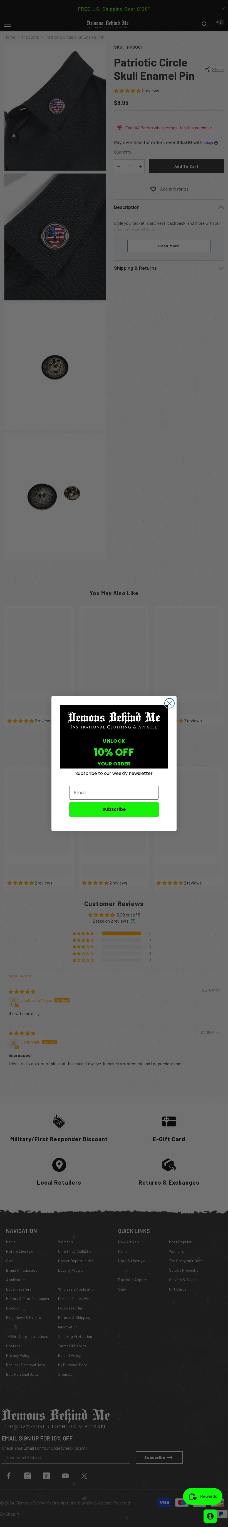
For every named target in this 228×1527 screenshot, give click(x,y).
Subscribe (114, 809)
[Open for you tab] (210, 1516)
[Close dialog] (169, 703)
